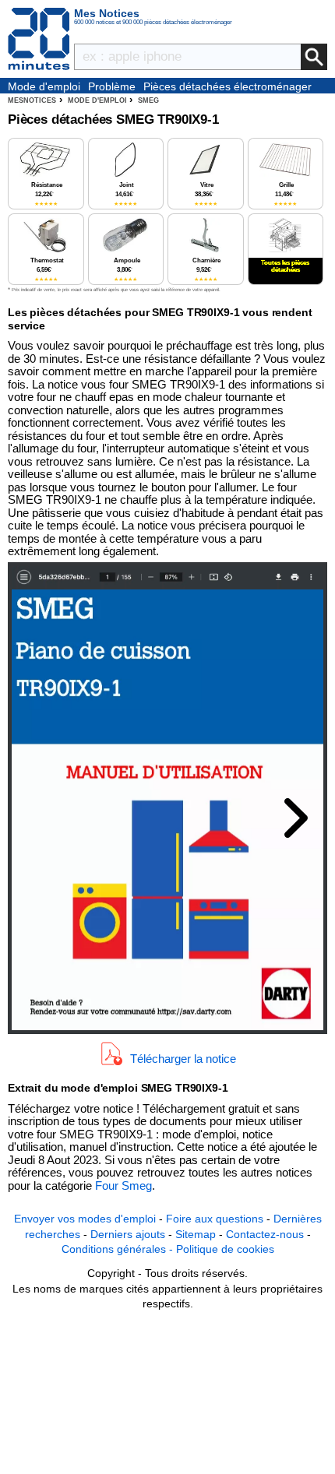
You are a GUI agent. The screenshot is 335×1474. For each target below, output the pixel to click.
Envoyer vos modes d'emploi (85, 1218)
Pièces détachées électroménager (227, 86)
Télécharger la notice (183, 1057)
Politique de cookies (225, 1249)
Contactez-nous (265, 1234)
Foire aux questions (214, 1218)
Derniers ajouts (127, 1234)
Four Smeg (123, 1185)
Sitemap (195, 1234)
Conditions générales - (119, 1249)
